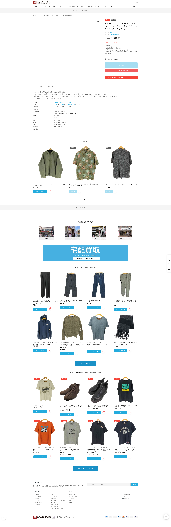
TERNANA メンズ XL (38, 405)
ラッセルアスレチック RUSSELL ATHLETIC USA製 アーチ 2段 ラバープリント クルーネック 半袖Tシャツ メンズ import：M (125, 449)
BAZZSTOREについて (57, 494)
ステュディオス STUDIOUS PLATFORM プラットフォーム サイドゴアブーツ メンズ (98, 406)
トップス (112, 32)
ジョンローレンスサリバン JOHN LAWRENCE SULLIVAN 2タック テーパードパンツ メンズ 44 (45, 301)
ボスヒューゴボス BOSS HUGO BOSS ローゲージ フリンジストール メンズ (125, 343)
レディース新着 (90, 267)
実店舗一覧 (72, 494)
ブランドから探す (38, 502)
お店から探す (36, 504)
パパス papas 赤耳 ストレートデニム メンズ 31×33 (98, 300)
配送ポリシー (54, 506)
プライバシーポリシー (57, 508)
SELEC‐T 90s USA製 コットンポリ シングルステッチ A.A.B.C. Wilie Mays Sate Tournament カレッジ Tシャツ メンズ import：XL (71, 450)
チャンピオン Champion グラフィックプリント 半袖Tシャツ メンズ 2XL (125, 406)
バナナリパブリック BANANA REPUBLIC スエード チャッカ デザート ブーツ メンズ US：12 (71, 407)
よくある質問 (54, 496)
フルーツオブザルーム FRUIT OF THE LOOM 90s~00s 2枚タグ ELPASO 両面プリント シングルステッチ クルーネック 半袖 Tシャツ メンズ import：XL (99, 450)
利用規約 (53, 502)
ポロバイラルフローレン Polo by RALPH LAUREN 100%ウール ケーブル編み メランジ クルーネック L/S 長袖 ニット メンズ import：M (72, 345)
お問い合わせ (54, 498)
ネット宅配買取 (73, 496)
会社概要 (71, 502)
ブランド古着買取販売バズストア (42, 2)
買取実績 (71, 498)
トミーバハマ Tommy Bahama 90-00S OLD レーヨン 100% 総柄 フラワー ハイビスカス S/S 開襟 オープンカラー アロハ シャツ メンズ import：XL (49, 185)
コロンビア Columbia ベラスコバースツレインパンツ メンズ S (71, 300)
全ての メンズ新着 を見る (85, 363)
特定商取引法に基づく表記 (58, 500)
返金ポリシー (54, 504)
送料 (114, 47)
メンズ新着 (79, 267)
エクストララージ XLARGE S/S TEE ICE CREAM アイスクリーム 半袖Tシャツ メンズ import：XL (45, 449)
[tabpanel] (50, 172)
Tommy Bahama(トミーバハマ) (62, 102)
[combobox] (85, 10)
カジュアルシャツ (70, 104)
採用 (70, 500)
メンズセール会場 (76, 372)
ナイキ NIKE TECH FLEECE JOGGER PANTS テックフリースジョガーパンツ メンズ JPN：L (125, 301)
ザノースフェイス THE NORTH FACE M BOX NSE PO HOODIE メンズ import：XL (45, 343)
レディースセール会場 (93, 372)
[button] (166, 516)
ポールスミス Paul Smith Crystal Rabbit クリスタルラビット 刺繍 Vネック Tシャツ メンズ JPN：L (99, 344)
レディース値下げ (38, 500)
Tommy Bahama (114, 34)
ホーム (34, 15)
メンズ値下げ (36, 498)
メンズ (56, 104)
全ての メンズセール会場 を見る (85, 468)
